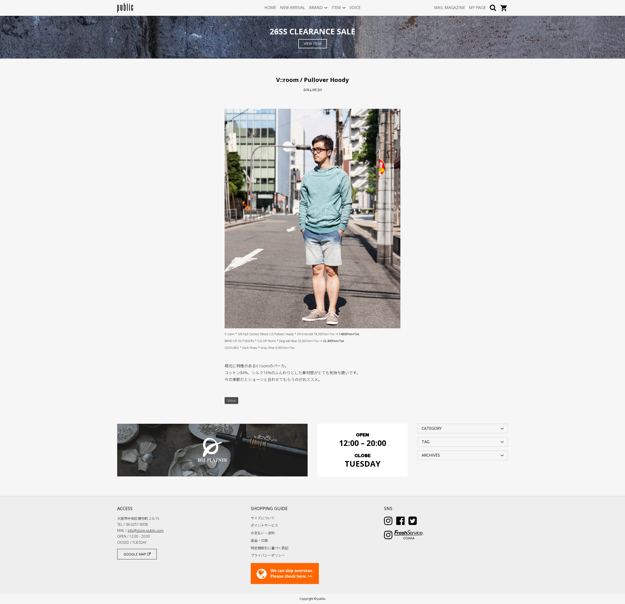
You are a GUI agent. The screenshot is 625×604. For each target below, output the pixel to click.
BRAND (316, 7)
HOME (270, 7)
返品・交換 (259, 540)
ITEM (336, 7)
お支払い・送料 (263, 533)
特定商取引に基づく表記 (269, 548)
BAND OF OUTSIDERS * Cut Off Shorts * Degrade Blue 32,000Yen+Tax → (284, 341)
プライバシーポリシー (268, 555)
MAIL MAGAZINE (449, 7)
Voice (231, 400)
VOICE (355, 7)
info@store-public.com (146, 530)
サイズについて (263, 518)
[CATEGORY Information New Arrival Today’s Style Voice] (462, 428)
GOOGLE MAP (135, 554)
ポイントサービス (264, 525)
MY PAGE (477, 7)
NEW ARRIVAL (292, 7)
